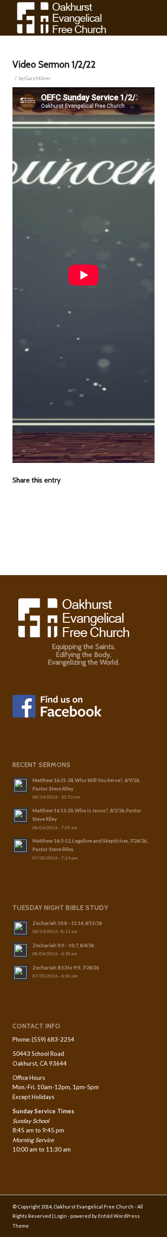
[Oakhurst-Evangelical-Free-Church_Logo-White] (69, 18)
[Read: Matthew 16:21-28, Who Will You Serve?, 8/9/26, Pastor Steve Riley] (20, 785)
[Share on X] (66, 504)
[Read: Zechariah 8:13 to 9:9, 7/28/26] (20, 973)
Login (60, 1216)
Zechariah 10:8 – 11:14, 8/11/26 (67, 923)
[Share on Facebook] (30, 504)
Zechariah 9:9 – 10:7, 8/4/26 (63, 945)
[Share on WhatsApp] (101, 504)
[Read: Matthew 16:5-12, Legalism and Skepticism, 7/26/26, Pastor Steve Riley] (20, 846)
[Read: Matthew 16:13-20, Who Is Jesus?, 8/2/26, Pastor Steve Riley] (20, 815)
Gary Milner (37, 78)
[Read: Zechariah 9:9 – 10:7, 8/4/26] (20, 950)
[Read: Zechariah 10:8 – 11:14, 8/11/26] (20, 928)
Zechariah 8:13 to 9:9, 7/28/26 (66, 967)
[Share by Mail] (136, 504)
